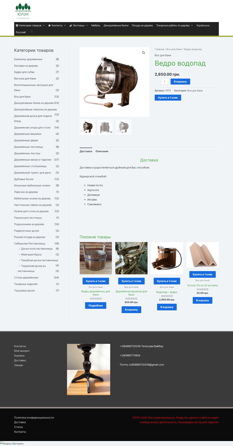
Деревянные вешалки (27, 133)
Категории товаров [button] (30, 25)
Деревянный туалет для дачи (32, 172)
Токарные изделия (25, 284)
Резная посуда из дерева (29, 237)
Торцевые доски (24, 290)
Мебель (95, 25)
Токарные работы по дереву (173, 25)
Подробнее (96, 305)
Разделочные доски (26, 230)
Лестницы (79, 25)
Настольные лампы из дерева (32, 205)
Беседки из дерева (26, 65)
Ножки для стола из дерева (31, 211)
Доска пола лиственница (36, 248)
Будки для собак (24, 72)
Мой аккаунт (22, 350)
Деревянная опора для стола (32, 127)
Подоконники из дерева (29, 224)
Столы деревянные (26, 277)
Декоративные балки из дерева (33, 103)
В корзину (180, 81)
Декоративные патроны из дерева (35, 109)
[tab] (86, 151)
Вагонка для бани (25, 78)
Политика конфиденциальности (34, 417)
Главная (159, 49)
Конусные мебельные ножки (32, 185)
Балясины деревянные (28, 59)
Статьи (18, 427)
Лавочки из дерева (26, 192)
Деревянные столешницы (30, 166)
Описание (102, 151)
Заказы (18, 365)
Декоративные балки (116, 25)
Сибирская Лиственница (29, 243)
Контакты (57, 25)
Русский (21, 32)
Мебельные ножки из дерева (32, 198)
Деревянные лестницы (28, 146)
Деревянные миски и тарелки (32, 159)
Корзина (19, 355)
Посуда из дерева (142, 25)
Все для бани (22, 96)
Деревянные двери (26, 140)
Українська (202, 25)
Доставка (86, 151)
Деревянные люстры (27, 153)
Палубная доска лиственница (39, 260)
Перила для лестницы (28, 217)
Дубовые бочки (23, 179)
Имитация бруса (31, 254)
